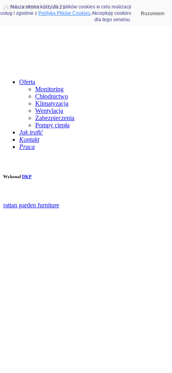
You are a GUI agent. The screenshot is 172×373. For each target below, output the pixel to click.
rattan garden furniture (31, 205)
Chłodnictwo (51, 96)
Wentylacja (49, 110)
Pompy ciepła (52, 125)
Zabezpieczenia (54, 117)
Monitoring (49, 89)
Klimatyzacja (51, 103)
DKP (27, 176)
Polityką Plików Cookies (64, 13)
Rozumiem (152, 13)
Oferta (27, 81)
